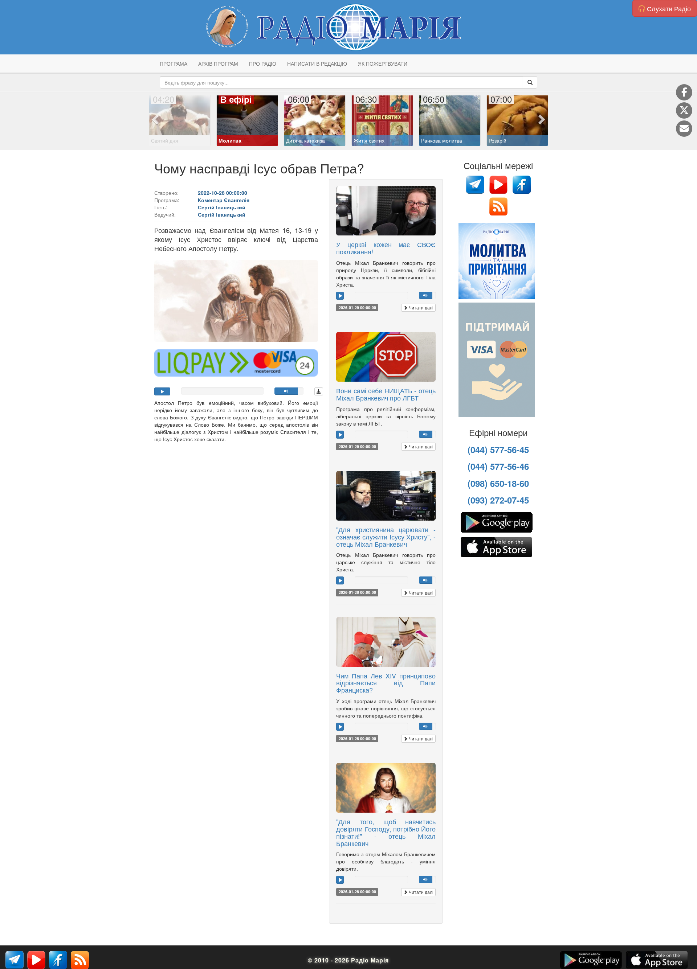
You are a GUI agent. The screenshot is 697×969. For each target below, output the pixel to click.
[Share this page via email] (684, 128)
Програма (173, 63)
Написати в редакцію (317, 63)
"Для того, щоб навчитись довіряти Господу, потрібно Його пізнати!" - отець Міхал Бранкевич (386, 832)
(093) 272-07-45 (498, 500)
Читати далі (420, 307)
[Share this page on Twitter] (684, 110)
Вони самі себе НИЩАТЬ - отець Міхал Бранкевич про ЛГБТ (386, 394)
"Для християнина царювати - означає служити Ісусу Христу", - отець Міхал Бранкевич (386, 537)
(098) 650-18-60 (498, 483)
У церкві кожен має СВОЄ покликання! (386, 247)
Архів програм (218, 63)
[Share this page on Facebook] (684, 92)
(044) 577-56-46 (498, 466)
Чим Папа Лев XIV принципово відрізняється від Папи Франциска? (386, 683)
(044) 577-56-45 (498, 449)
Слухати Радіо (668, 8)
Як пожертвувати (382, 63)
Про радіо (262, 63)
